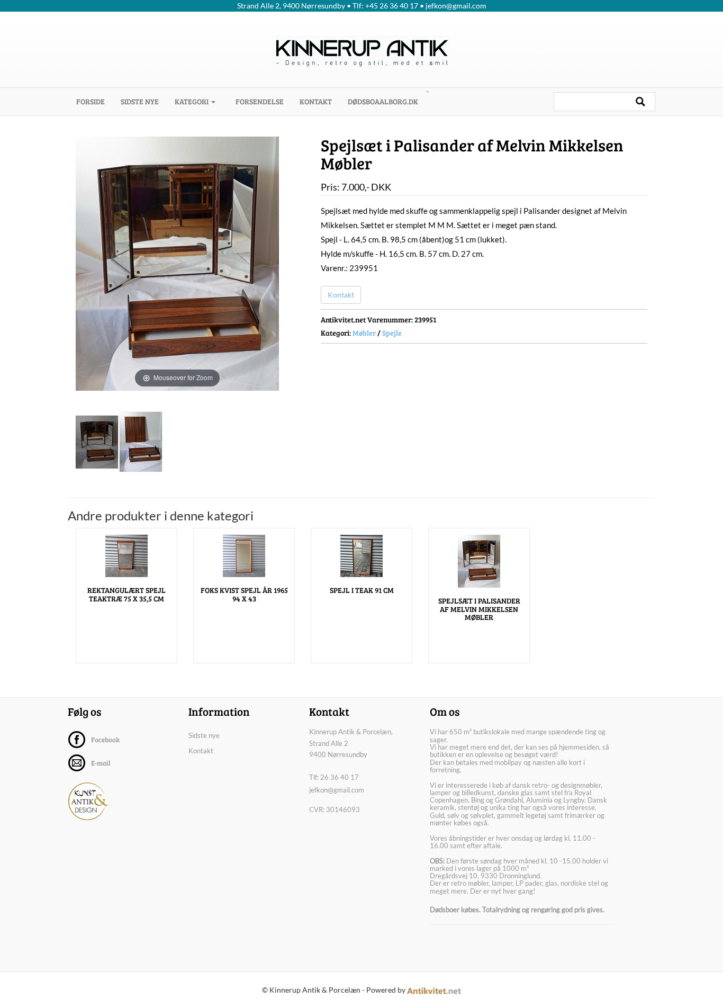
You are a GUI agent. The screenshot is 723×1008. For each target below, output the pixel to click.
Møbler (364, 333)
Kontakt (316, 101)
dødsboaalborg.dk (383, 101)
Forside (94, 101)
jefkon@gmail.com (336, 790)
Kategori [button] (192, 101)
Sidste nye (140, 101)
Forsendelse (260, 101)
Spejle (392, 333)
